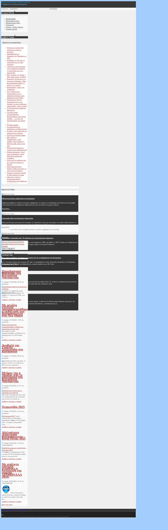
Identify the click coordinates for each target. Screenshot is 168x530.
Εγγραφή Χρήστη (11, 29)
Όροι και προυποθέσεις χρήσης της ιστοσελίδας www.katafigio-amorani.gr (45, 516)
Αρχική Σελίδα (10, 19)
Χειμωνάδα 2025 (13, 407)
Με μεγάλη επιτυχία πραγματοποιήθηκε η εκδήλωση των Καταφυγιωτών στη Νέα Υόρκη (15, 310)
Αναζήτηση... (5, 9)
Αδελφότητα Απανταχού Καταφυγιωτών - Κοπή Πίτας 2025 (14, 435)
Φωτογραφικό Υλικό (12, 21)
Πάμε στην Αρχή (6, 504)
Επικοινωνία (10, 25)
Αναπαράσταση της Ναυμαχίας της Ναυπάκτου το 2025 (17, 56)
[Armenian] (12, 242)
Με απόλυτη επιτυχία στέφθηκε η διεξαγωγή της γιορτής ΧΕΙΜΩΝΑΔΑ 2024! (12, 470)
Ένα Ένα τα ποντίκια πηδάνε (16, 135)
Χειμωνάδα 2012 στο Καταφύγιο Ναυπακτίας (17, 218)
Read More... (6, 209)
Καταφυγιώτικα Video (13, 23)
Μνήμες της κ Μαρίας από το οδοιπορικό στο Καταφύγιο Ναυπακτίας (12, 377)
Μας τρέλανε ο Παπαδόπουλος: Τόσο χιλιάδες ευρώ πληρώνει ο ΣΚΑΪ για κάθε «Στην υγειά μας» (16, 142)
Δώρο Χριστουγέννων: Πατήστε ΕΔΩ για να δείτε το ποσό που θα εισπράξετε (16, 169)
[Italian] (4, 246)
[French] (12, 244)
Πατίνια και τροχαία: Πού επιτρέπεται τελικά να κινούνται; (15, 50)
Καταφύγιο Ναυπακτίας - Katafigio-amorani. (15, 2)
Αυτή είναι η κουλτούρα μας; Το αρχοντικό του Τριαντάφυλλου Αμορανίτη (27, 238)
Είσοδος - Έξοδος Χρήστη (14, 27)
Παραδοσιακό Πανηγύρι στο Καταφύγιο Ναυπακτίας (11, 274)
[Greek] (4, 242)
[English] (5, 244)
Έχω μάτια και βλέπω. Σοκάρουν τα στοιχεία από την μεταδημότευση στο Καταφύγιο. (31, 258)
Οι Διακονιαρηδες (13, 125)
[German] (20, 244)
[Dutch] (21, 242)
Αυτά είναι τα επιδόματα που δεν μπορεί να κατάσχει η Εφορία (16, 162)
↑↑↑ (2, 514)
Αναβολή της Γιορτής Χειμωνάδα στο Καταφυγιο (12, 348)
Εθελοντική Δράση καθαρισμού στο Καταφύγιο (18, 198)
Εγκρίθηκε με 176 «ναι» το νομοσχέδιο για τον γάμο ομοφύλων (16, 62)
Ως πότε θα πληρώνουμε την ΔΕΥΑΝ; (15, 297)
